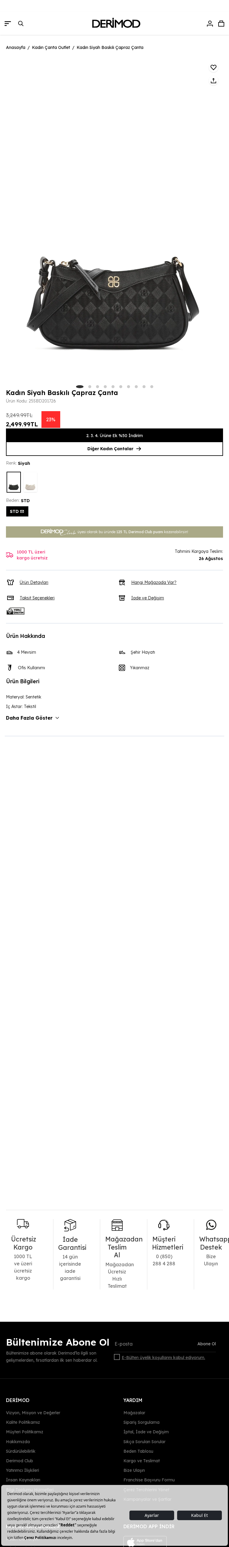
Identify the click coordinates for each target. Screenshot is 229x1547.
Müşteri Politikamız (24, 1432)
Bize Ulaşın (134, 1470)
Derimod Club (19, 1460)
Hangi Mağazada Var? (154, 582)
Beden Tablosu (138, 1451)
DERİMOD (18, 1400)
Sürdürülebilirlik (20, 1451)
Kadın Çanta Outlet (51, 47)
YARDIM (133, 1400)
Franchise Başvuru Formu (149, 1480)
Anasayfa (15, 47)
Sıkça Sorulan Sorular (144, 1441)
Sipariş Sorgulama (141, 1422)
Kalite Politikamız (23, 1422)
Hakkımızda (18, 1441)
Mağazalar (134, 1412)
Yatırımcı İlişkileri (22, 1470)
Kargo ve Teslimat (141, 1460)
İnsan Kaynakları (23, 1480)
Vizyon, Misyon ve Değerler (33, 1412)
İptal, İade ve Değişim (146, 1432)
